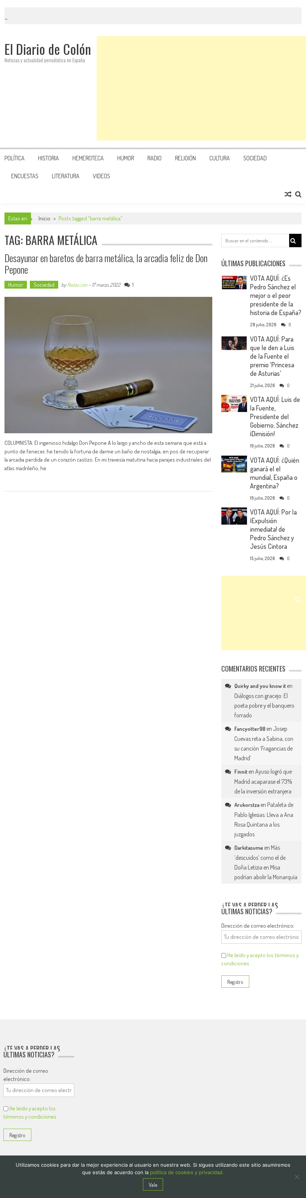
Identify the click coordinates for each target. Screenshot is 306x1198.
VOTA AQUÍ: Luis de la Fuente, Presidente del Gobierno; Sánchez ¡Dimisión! (275, 416)
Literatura (65, 176)
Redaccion (77, 285)
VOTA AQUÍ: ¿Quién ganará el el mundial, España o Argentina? (274, 473)
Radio (154, 158)
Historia (48, 158)
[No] (296, 1176)
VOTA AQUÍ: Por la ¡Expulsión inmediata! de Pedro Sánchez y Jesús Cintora (273, 529)
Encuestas (24, 176)
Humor (125, 158)
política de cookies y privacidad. (187, 1172)
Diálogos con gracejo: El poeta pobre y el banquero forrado (264, 705)
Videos (101, 176)
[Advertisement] (201, 88)
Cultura (219, 158)
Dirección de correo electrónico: (257, 925)
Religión (185, 158)
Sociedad (255, 158)
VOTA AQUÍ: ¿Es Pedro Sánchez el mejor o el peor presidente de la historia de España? (275, 295)
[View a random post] (288, 194)
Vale (153, 1185)
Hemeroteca (88, 158)
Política (14, 158)
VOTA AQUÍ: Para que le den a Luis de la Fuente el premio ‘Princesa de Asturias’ (272, 356)
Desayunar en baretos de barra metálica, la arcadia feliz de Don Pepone (105, 264)
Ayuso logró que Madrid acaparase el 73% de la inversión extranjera (263, 781)
